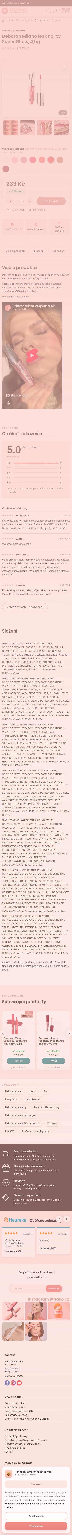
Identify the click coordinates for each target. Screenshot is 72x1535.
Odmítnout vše (36, 1516)
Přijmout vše (36, 1526)
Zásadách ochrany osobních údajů (23, 1503)
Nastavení (36, 1484)
